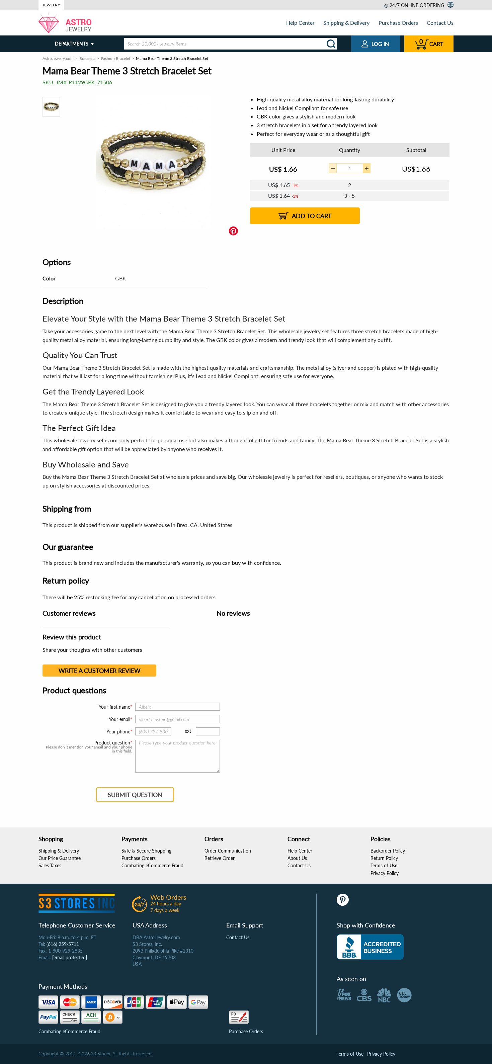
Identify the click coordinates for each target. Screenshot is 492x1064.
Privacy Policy (385, 873)
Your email (119, 719)
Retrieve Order (219, 858)
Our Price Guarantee (59, 858)
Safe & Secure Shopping (146, 851)
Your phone (118, 731)
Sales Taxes (49, 865)
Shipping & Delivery (346, 22)
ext (188, 731)
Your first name (114, 707)
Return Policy (384, 858)
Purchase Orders (398, 22)
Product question (112, 742)
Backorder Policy (388, 851)
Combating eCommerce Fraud (152, 865)
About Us (297, 858)
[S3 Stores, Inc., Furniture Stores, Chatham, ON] (370, 947)
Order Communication (227, 851)
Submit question (135, 794)
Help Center (300, 22)
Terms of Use (384, 865)
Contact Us (440, 22)
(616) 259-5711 (63, 944)
